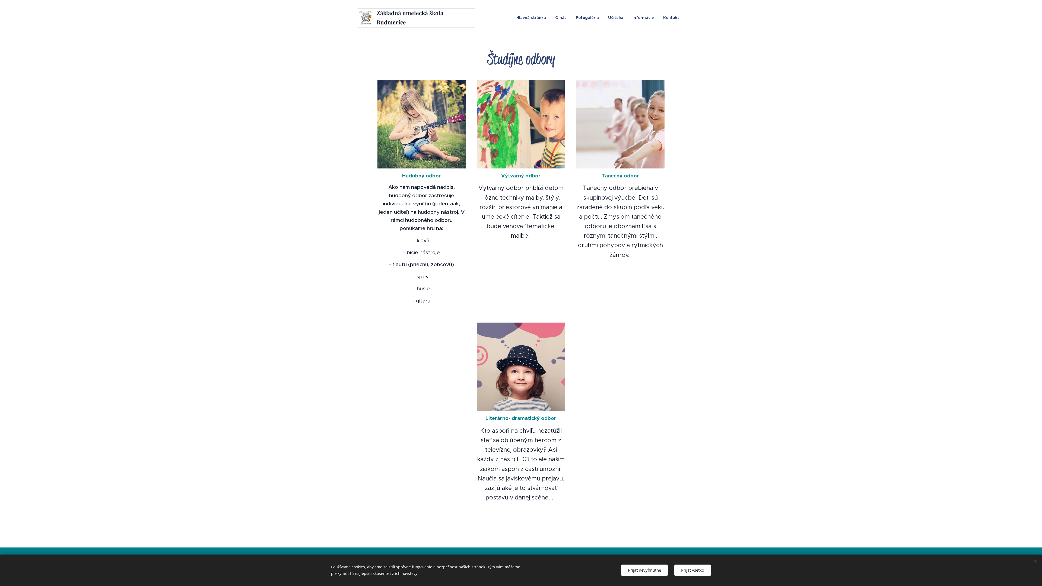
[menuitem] (531, 17)
